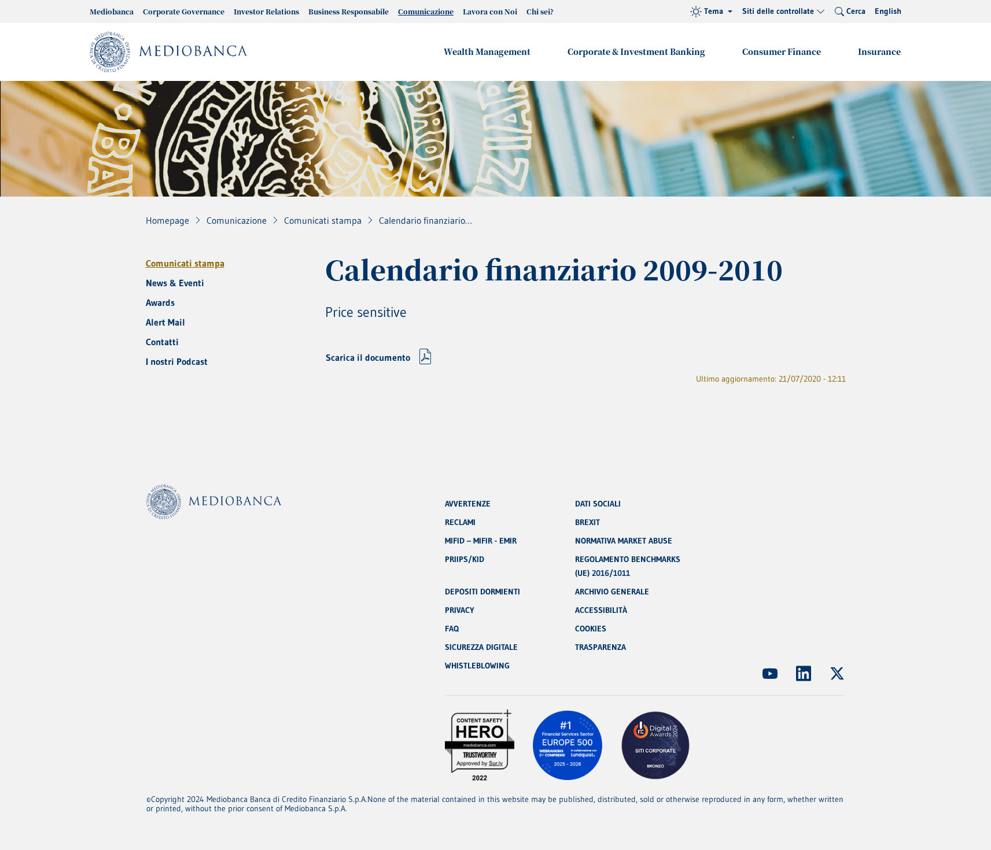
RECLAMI (460, 522)
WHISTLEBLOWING (477, 665)
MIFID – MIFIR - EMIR (481, 540)
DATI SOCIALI (598, 503)
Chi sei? (540, 11)
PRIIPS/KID (464, 559)
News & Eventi (175, 283)
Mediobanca (112, 11)
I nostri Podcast (177, 361)
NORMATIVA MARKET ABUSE (623, 540)
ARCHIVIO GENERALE (612, 591)
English (888, 11)
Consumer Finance (781, 51)
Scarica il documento (368, 357)
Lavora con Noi (490, 11)
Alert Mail (165, 322)
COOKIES (590, 628)
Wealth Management (487, 51)
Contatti (162, 342)
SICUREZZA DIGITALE (481, 647)
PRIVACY (459, 610)
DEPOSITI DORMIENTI (482, 591)
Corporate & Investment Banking (636, 51)
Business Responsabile (348, 11)
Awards (160, 302)
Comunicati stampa (185, 263)
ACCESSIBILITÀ (601, 610)
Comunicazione (426, 11)
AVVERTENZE (468, 503)
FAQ (452, 628)
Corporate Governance (183, 11)
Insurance (879, 51)
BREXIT (587, 522)
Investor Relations (266, 11)
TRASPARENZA (600, 647)
